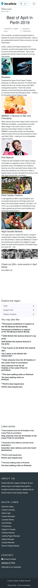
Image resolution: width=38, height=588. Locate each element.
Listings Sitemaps (8, 542)
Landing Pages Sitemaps (11, 536)
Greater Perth (8, 310)
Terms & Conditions (24, 585)
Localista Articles (8, 519)
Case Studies (6, 523)
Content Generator (8, 516)
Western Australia (10, 314)
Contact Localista (9, 559)
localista (10, 3)
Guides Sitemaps (8, 539)
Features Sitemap (8, 532)
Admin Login (6, 513)
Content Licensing (8, 510)
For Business (6, 526)
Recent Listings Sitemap (10, 545)
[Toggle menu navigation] (34, 4)
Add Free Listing (7, 506)
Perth (5, 306)
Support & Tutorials (8, 529)
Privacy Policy (12, 585)
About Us (8, 478)
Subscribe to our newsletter (11, 567)
